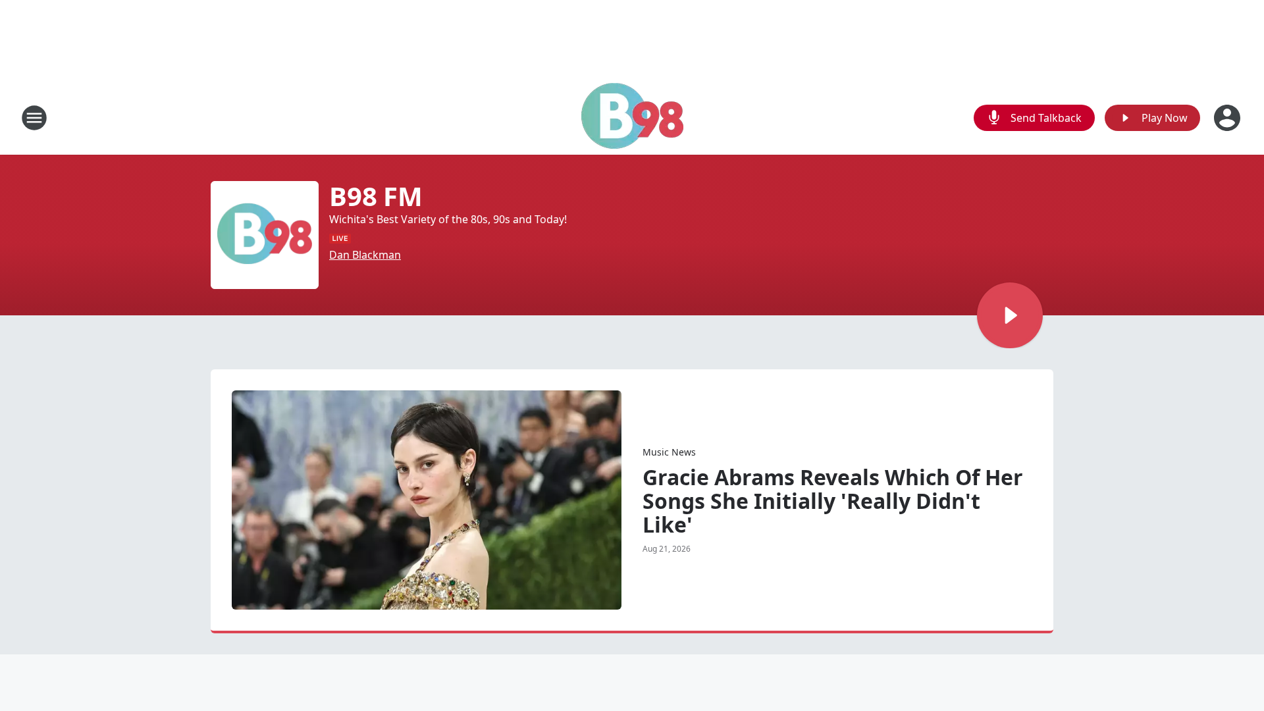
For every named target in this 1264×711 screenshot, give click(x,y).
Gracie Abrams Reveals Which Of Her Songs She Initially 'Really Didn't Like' (833, 501)
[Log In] (1228, 118)
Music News (669, 452)
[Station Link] (632, 117)
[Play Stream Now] (1010, 315)
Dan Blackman (365, 255)
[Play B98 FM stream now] (264, 235)
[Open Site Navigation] (34, 118)
